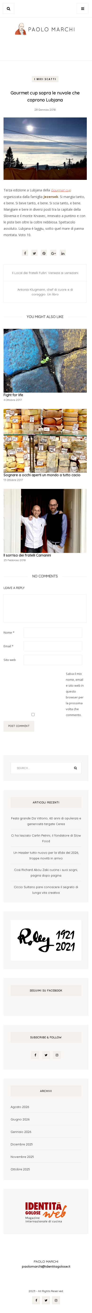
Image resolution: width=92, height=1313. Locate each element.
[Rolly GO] (46, 940)
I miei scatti (45, 79)
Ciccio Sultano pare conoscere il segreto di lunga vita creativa (46, 889)
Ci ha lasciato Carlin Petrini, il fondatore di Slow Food (46, 838)
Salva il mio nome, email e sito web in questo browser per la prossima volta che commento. (75, 694)
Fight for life (13, 395)
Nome (9, 632)
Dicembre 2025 (22, 1144)
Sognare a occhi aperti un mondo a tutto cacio (42, 475)
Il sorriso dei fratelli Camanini (27, 555)
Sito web (10, 660)
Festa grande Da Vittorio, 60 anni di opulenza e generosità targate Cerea (46, 821)
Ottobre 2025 (20, 1169)
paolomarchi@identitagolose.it (46, 1266)
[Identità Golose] (46, 1211)
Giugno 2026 (20, 1119)
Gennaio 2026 (21, 1132)
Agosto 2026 (20, 1107)
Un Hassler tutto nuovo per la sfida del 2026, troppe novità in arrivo (46, 855)
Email (8, 646)
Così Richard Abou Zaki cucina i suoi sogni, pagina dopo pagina (46, 872)
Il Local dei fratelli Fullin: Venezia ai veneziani (45, 273)
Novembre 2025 (22, 1157)
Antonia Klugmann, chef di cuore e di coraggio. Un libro (45, 292)
